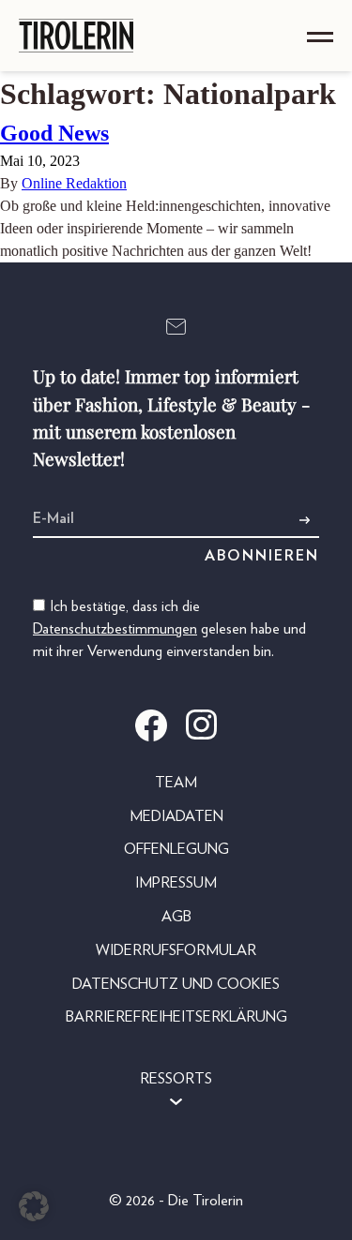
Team (176, 782)
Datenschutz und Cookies (176, 984)
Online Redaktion (74, 183)
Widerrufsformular (176, 950)
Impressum (176, 882)
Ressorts (176, 1078)
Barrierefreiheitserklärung (176, 1016)
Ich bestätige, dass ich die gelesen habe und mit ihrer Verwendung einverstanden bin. (169, 629)
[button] (34, 1206)
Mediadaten (176, 816)
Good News (54, 133)
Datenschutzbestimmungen (115, 628)
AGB (176, 916)
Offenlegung (176, 849)
